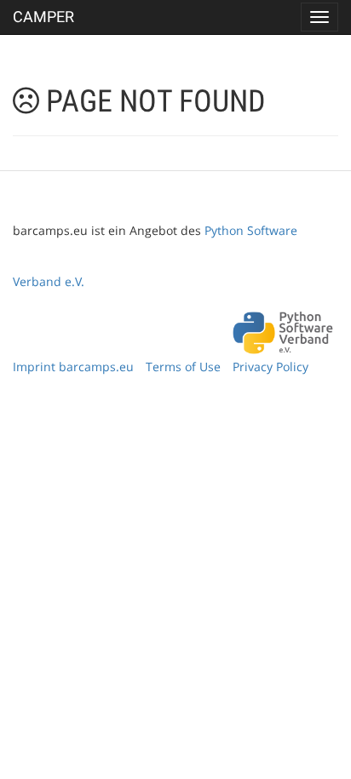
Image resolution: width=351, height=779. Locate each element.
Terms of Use (183, 366)
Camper (43, 17)
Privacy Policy (270, 366)
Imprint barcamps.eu (73, 366)
